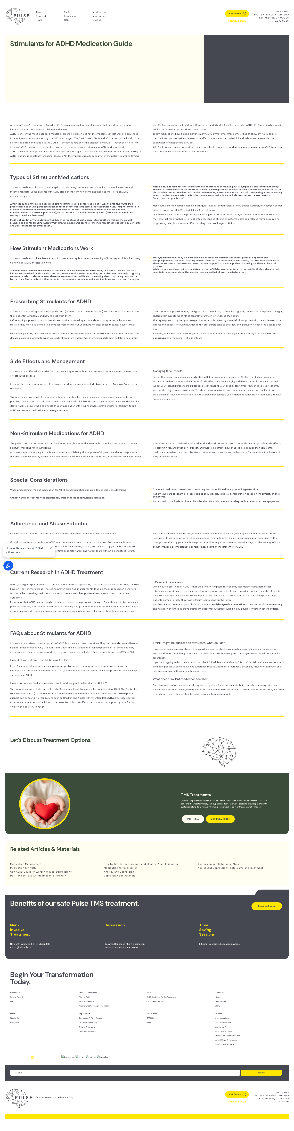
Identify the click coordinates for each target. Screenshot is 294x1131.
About (40, 12)
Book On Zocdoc (220, 818)
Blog (149, 1022)
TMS (66, 12)
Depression (71, 16)
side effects (49, 384)
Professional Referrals (224, 1044)
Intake (13, 1013)
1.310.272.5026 (280, 20)
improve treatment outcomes (197, 608)
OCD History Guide (223, 1031)
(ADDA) (76, 702)
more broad (36, 588)
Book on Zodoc (267, 906)
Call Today (193, 818)
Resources (152, 1013)
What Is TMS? (84, 997)
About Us (220, 992)
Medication (100, 12)
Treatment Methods (87, 1031)
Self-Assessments (223, 1022)
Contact (41, 16)
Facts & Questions (87, 1001)
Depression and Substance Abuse (219, 864)
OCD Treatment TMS (155, 1001)
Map (12, 1001)
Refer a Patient (16, 997)
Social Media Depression (226, 1040)
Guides (97, 20)
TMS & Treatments (88, 992)
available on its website (104, 693)
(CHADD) (14, 702)
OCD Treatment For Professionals (161, 997)
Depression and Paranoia (119, 875)
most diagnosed (41, 133)
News (39, 20)
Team (217, 997)
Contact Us (16, 992)
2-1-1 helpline (214, 662)
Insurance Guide (222, 1018)
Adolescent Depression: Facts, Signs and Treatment (230, 867)
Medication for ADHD (23, 867)
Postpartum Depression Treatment (94, 1006)
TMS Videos (152, 1018)
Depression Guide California (227, 1036)
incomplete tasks (247, 586)
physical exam (59, 324)
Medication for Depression (121, 867)
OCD (67, 20)
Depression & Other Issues (90, 1018)
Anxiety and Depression (119, 871)
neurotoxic (185, 533)
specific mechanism (201, 272)
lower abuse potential (128, 456)
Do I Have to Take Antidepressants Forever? (38, 875)
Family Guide (221, 1027)
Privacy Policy (65, 1097)
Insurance (99, 16)
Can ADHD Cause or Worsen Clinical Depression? (41, 871)
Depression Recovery (88, 1022)
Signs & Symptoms (87, 1027)
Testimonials (220, 1001)
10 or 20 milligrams (100, 333)
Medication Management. (26, 864)
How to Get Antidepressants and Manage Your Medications (141, 864)
